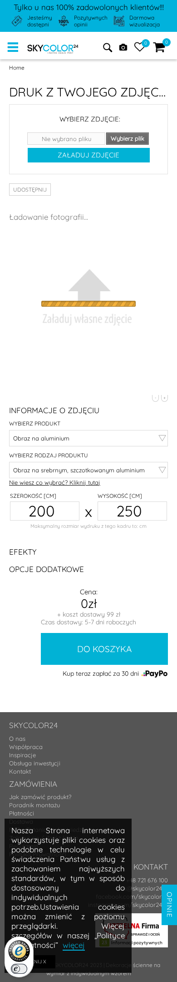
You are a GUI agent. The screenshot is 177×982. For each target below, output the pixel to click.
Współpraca (26, 746)
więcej (74, 945)
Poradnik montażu (34, 805)
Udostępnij (30, 189)
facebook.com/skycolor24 (132, 896)
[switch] (19, 969)
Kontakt (20, 771)
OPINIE (169, 905)
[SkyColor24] (53, 47)
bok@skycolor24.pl (142, 888)
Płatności (21, 813)
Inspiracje (22, 755)
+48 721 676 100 (147, 880)
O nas (17, 738)
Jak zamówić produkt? (40, 796)
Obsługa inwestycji (34, 763)
